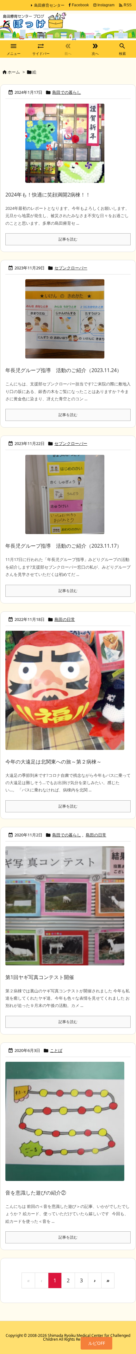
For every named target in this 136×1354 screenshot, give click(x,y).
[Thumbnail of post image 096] (64, 1124)
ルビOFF (96, 1343)
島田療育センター (49, 5)
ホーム (14, 72)
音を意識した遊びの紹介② (35, 1192)
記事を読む (68, 239)
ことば (56, 1050)
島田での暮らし (66, 92)
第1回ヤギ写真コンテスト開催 (39, 977)
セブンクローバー (70, 268)
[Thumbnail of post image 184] (64, 693)
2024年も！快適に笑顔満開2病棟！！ (47, 194)
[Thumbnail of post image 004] (64, 146)
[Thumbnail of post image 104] (64, 909)
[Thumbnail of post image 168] (64, 322)
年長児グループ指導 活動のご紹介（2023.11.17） (63, 545)
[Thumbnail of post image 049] (64, 497)
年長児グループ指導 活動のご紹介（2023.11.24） (63, 370)
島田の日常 (64, 619)
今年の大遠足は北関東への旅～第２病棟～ (53, 761)
